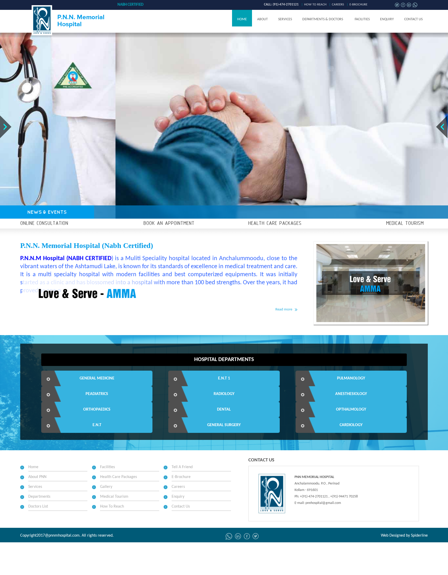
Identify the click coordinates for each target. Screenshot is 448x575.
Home (242, 19)
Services (285, 19)
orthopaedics (96, 409)
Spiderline (419, 536)
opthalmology (351, 409)
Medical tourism (405, 223)
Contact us (413, 19)
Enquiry (387, 19)
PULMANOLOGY (351, 378)
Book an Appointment (168, 223)
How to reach (315, 4)
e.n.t (97, 425)
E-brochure (358, 4)
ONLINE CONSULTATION (44, 223)
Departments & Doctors (322, 19)
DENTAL (224, 409)
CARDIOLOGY (351, 425)
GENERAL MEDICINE (97, 378)
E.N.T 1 (224, 378)
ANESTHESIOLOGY (351, 394)
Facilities (362, 19)
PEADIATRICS (97, 394)
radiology (224, 394)
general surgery (224, 425)
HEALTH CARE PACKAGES (275, 223)
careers (338, 4)
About (262, 19)
